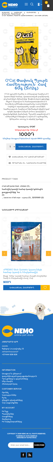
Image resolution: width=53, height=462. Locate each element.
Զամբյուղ (6, 419)
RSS (29, 455)
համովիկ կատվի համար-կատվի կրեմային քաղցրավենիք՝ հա (22, 190)
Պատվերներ (8, 414)
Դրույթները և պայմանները (15, 379)
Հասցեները (7, 416)
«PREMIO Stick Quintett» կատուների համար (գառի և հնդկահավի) (22, 271)
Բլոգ (4, 398)
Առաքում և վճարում (11, 374)
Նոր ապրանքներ (10, 403)
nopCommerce (31, 436)
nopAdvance (31, 437)
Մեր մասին (7, 381)
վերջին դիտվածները (12, 400)
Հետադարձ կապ (9, 384)
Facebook (23, 455)
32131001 (36, 198)
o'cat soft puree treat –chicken (14, 186)
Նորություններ (9, 395)
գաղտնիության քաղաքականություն (19, 376)
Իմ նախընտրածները (12, 422)
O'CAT (32, 127)
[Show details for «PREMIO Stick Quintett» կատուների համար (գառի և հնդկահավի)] (26, 241)
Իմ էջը (5, 411)
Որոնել (5, 392)
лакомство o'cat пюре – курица (15, 198)
